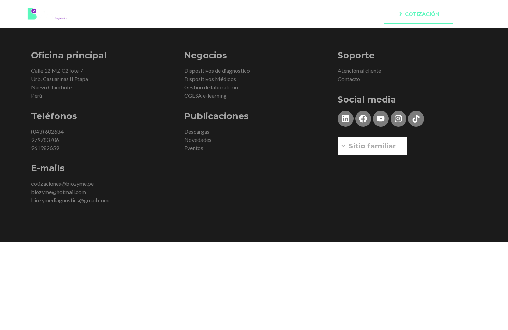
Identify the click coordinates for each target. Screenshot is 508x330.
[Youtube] (381, 119)
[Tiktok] (416, 119)
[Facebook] (363, 119)
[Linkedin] (346, 119)
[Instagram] (398, 119)
